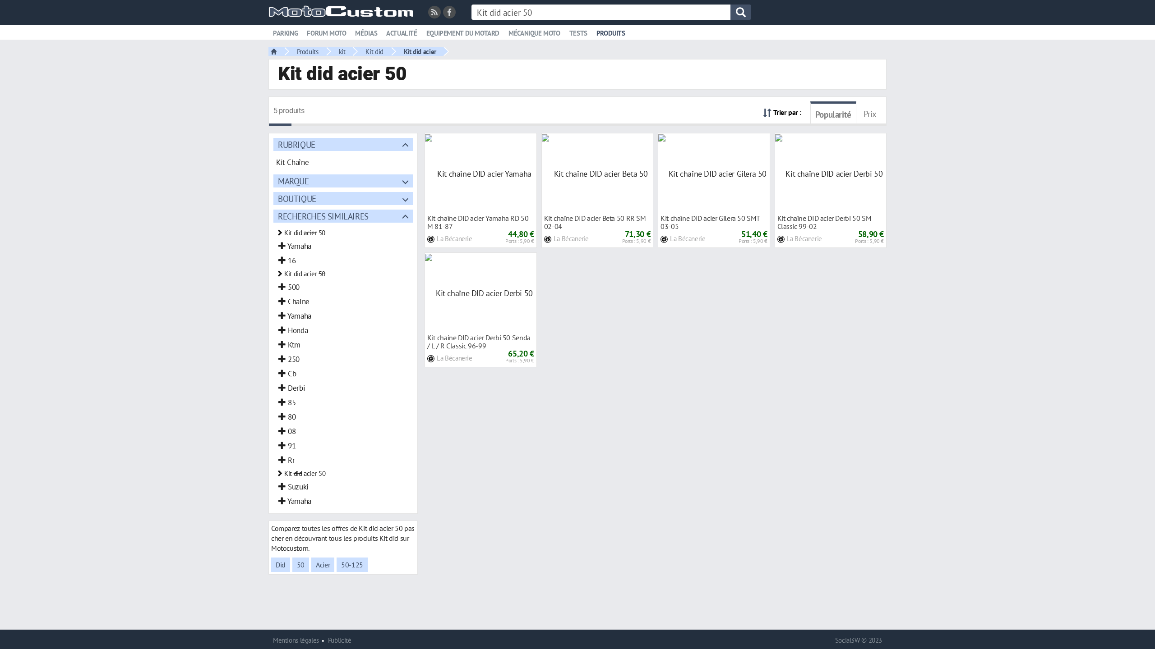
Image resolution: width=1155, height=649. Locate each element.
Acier (323, 565)
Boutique (297, 198)
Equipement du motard (462, 33)
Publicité (339, 640)
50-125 (352, 565)
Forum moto (326, 33)
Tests (578, 33)
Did (281, 565)
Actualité (401, 33)
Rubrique (296, 144)
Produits (610, 33)
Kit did (374, 51)
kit (342, 51)
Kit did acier (420, 51)
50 (301, 565)
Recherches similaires (323, 216)
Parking (285, 33)
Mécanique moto (534, 33)
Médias (366, 33)
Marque (293, 181)
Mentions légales (296, 640)
